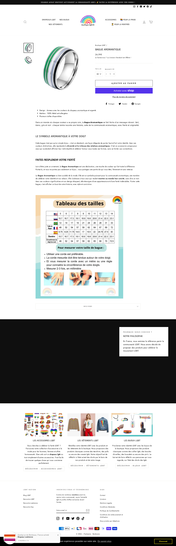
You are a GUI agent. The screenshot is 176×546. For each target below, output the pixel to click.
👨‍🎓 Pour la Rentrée (120, 24)
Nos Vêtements (55, 24)
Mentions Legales (106, 503)
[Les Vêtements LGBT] (88, 424)
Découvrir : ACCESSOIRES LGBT (43, 469)
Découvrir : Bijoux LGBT (132, 466)
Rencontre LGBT (29, 499)
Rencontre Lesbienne (30, 503)
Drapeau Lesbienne (25, 536)
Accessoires (110, 19)
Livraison (103, 499)
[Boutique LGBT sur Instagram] (57, 518)
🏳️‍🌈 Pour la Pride (128, 19)
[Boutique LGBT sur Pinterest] (77, 518)
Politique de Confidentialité (109, 511)
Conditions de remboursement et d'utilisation (111, 516)
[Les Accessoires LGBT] (44, 424)
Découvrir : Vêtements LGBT (88, 466)
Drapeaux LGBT (49, 19)
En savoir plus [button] (104, 541)
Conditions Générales (107, 507)
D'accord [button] (163, 541)
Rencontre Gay (28, 507)
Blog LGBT (27, 495)
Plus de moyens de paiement (123, 96)
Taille (98, 69)
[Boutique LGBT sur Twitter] (72, 518)
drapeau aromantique (78, 110)
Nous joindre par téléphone (109, 521)
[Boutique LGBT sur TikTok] (83, 518)
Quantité (110, 69)
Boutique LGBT (100, 45)
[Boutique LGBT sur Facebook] (62, 518)
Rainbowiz (96, 534)
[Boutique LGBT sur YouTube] (67, 518)
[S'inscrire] (87, 510)
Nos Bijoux (64, 19)
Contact (102, 495)
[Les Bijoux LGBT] (132, 424)
